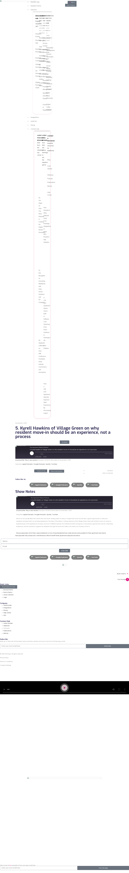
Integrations (35, 117)
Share (45, 457)
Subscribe (38, 457)
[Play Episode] (32, 453)
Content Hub (35, 129)
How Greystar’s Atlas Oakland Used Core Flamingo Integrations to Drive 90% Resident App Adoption (44, 225)
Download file (19, 460)
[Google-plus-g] (21, 670)
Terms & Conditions (6, 661)
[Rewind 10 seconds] (38, 454)
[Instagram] (11, 670)
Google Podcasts (39, 464)
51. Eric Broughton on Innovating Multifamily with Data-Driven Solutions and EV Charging (39, 286)
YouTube (54, 464)
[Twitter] (16, 670)
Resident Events (36, 6)
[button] (64, 687)
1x (41, 454)
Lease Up (34, 121)
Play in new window (31, 460)
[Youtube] (26, 670)
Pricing (33, 125)
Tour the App (122, 579)
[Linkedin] (7, 670)
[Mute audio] (36, 454)
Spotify (48, 464)
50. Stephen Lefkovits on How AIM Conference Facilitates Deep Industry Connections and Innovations (39, 356)
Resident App (35, 2)
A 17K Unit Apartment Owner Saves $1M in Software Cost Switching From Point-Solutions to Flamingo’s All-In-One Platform (44, 323)
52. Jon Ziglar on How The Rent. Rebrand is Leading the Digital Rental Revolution (39, 215)
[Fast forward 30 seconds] (45, 454)
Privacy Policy (4, 658)
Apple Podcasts (27, 464)
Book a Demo (121, 574)
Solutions (34, 10)
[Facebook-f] (2, 670)
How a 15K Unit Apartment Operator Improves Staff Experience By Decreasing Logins (44, 398)
